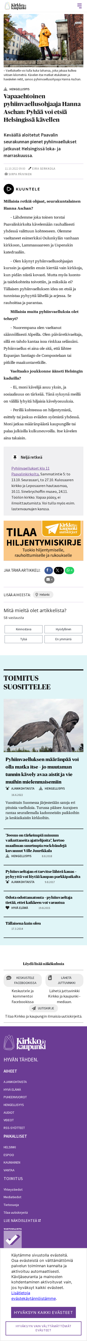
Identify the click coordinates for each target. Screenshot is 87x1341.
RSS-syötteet (14, 1128)
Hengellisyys (14, 1105)
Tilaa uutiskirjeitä (16, 1212)
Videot (9, 1120)
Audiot (9, 1112)
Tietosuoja (11, 1205)
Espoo (9, 1155)
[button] (48, 570)
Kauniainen (12, 1162)
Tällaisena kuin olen (23, 923)
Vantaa (9, 1170)
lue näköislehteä (20, 1220)
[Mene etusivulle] (25, 1045)
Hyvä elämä (12, 1089)
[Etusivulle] (15, 6)
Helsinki (10, 1147)
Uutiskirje (46, 1008)
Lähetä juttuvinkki (66, 980)
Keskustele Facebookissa (25, 980)
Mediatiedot (12, 1197)
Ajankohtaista (15, 1082)
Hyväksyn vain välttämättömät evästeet (44, 1328)
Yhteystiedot (13, 1189)
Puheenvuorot (15, 1097)
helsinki (45, 595)
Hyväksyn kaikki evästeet (43, 1312)
